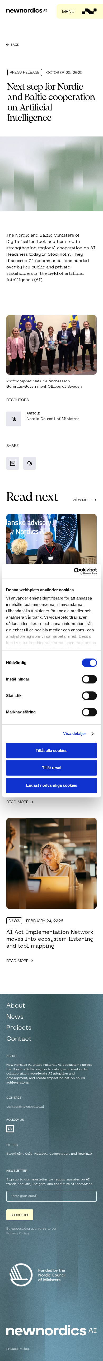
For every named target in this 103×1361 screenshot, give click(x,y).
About (15, 1006)
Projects (18, 1028)
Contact (18, 1039)
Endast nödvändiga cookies (51, 785)
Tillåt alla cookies (51, 750)
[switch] (89, 679)
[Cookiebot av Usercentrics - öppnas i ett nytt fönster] (74, 571)
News (14, 921)
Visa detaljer (74, 733)
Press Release (25, 72)
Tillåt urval (51, 767)
